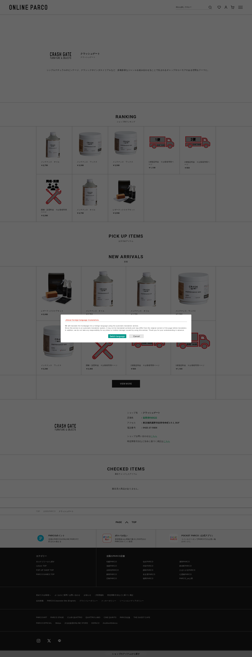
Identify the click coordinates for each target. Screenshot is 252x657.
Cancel (136, 336)
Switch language (117, 336)
